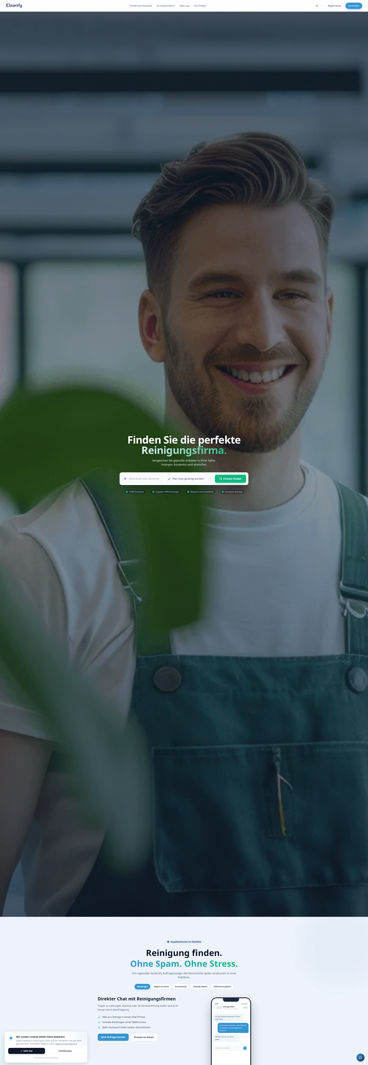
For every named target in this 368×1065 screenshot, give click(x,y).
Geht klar (28, 1050)
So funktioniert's (166, 5)
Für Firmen (200, 5)
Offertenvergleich (222, 986)
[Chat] (360, 1057)
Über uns (185, 5)
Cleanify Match (200, 986)
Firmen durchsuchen (141, 5)
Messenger (142, 986)
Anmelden (353, 5)
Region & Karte (161, 986)
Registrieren (334, 5)
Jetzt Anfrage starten (113, 1037)
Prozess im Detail (144, 1037)
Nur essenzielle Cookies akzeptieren (46, 1058)
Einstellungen (65, 1050)
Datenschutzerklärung (66, 1043)
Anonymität (181, 986)
